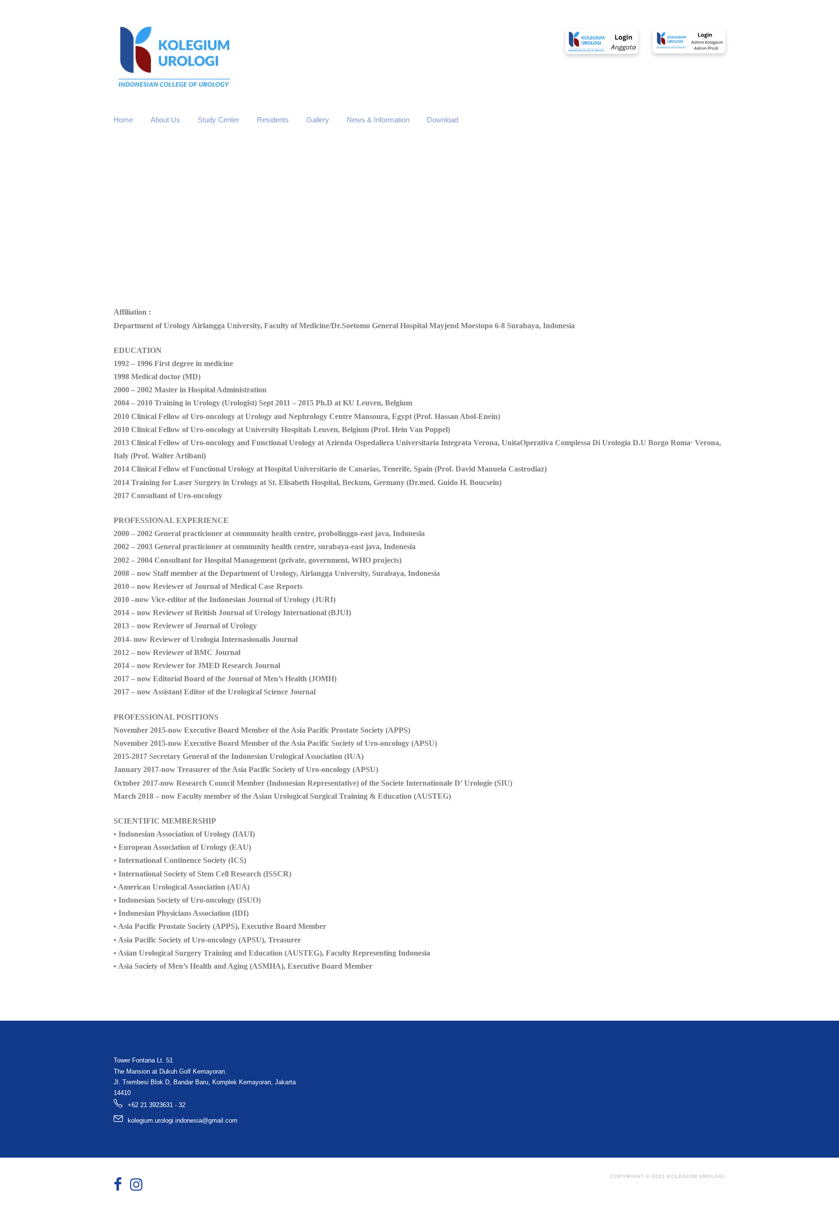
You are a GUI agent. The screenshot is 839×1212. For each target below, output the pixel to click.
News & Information (378, 120)
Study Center (218, 120)
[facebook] (118, 1185)
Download (442, 120)
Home (123, 120)
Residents (273, 120)
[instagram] (136, 1185)
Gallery (317, 120)
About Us (165, 120)
